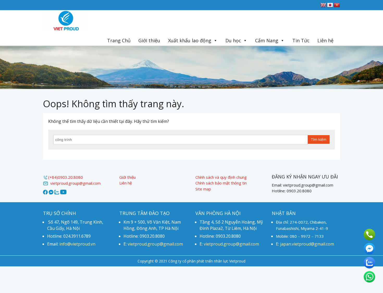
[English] (323, 5)
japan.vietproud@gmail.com (307, 244)
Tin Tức (301, 40)
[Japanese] (330, 5)
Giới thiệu (149, 40)
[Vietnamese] (337, 5)
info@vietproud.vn (77, 244)
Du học (233, 40)
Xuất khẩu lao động (189, 40)
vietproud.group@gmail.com (74, 183)
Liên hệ (325, 40)
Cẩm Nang (266, 40)
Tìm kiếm (318, 139)
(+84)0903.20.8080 (65, 177)
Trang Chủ (119, 40)
